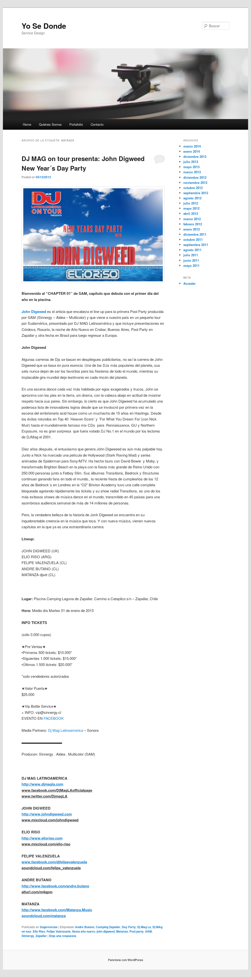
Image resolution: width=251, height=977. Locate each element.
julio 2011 (190, 255)
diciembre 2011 (194, 234)
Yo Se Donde (44, 25)
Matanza (122, 931)
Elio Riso (39, 931)
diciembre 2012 (194, 177)
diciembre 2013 (194, 156)
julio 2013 (190, 161)
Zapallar (41, 936)
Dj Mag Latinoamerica (65, 730)
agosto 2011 (192, 249)
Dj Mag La (144, 927)
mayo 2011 (191, 265)
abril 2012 (190, 213)
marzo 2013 (192, 172)
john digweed (106, 931)
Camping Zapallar (108, 927)
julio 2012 (190, 203)
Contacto (97, 124)
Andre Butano (84, 927)
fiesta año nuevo (83, 931)
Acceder (189, 283)
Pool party (136, 931)
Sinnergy (28, 936)
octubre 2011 (193, 239)
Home (27, 124)
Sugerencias (49, 927)
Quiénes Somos (50, 124)
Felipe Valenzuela (59, 931)
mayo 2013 (191, 166)
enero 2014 (191, 151)
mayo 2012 (191, 208)
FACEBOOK (54, 718)
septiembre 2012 (195, 192)
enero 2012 (191, 229)
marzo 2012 (192, 219)
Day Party (129, 927)
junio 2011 (191, 260)
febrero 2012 (192, 224)
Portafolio (76, 124)
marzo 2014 (192, 146)
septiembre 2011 (195, 244)
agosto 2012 (192, 198)
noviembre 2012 (195, 182)
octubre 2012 (193, 187)
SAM (148, 931)
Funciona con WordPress (125, 960)
